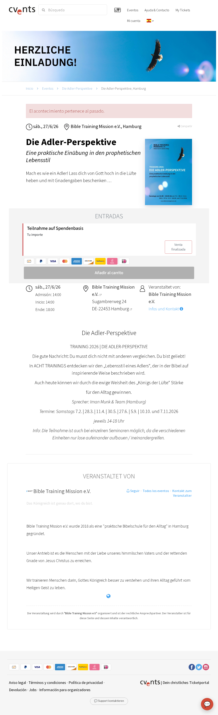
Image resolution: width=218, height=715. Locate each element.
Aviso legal (17, 682)
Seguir (134, 491)
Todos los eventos (156, 491)
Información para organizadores (64, 689)
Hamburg (120, 309)
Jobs (33, 689)
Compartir (186, 126)
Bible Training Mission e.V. (62, 491)
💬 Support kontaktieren (109, 701)
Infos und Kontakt (164, 308)
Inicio (29, 88)
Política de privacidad (86, 682)
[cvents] (21, 9)
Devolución (17, 689)
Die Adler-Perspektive (77, 88)
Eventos (47, 88)
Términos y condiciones (47, 682)
